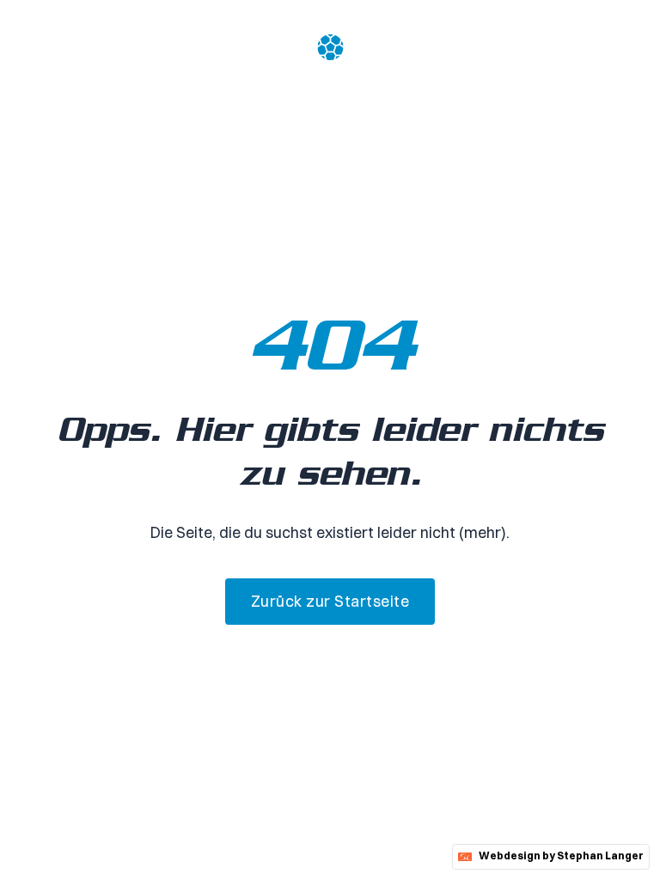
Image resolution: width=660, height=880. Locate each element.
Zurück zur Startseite (330, 601)
